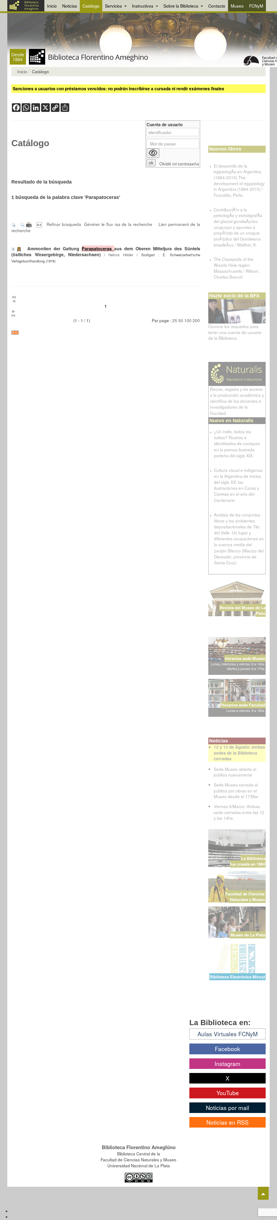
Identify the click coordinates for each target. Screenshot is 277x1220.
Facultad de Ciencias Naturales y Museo (245, 896)
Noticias (69, 6)
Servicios (114, 6)
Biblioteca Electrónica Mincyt (237, 977)
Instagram (227, 1063)
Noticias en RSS (227, 1122)
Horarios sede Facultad (243, 705)
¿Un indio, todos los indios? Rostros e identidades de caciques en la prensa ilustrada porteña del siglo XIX (237, 443)
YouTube (227, 1093)
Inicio (52, 6)
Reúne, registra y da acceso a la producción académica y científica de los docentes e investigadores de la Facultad (237, 401)
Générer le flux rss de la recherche (118, 224)
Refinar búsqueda (64, 224)
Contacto (216, 6)
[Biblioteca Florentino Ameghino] (25, 5)
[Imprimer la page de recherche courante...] (29, 224)
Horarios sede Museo (245, 658)
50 (180, 320)
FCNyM (256, 6)
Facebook (227, 1049)
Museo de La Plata (247, 935)
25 (174, 320)
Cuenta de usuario (165, 125)
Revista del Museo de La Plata (243, 610)
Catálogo (91, 6)
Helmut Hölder (120, 254)
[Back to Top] (263, 1193)
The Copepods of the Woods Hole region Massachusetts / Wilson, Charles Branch (236, 267)
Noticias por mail (227, 1108)
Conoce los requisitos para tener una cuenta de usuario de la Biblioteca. (235, 332)
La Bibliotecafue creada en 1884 (248, 861)
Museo (237, 6)
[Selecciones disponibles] (40, 224)
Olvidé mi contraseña (179, 163)
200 (196, 320)
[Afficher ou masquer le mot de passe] (153, 153)
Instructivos (143, 6)
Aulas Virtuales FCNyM (227, 1034)
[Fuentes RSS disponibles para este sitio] (105, 333)
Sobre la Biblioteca (181, 6)
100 (188, 320)
